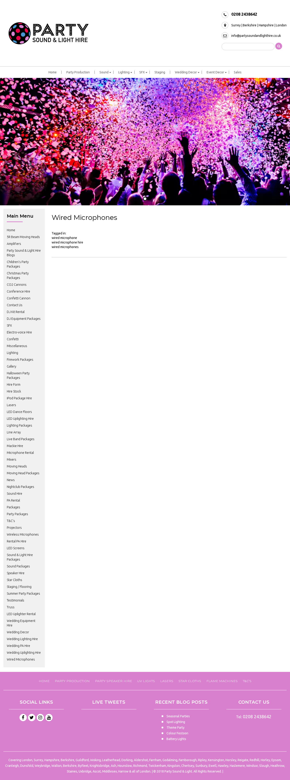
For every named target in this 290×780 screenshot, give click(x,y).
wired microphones (65, 247)
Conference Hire (18, 291)
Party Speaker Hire (113, 681)
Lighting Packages (19, 425)
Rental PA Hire (16, 541)
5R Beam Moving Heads (23, 237)
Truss (10, 607)
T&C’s (11, 521)
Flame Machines (222, 681)
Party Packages (17, 514)
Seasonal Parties (178, 716)
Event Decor (215, 72)
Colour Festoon (177, 733)
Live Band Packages (20, 439)
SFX (142, 72)
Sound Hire (14, 493)
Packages (13, 507)
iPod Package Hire (19, 398)
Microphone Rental (20, 453)
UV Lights (146, 681)
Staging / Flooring (19, 587)
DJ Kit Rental (15, 312)
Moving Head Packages (23, 473)
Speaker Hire (15, 573)
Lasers (11, 405)
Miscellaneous (17, 346)
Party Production (78, 72)
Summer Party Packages (23, 593)
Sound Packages (18, 566)
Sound (104, 72)
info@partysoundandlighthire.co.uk (256, 35)
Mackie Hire (15, 446)
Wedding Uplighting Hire (24, 652)
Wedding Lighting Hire (22, 639)
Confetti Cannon (18, 298)
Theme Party (175, 727)
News (11, 480)
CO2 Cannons (17, 284)
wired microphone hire (67, 242)
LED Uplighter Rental (21, 614)
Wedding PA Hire (18, 646)
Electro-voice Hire (19, 332)
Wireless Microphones (23, 534)
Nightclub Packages (20, 487)
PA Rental (13, 500)
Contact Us (14, 305)
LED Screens (15, 548)
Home (52, 72)
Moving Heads (17, 466)
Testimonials (15, 600)
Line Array (14, 432)
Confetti (13, 339)
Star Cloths (14, 580)
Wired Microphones (21, 659)
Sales (238, 72)
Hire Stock (14, 391)
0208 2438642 (244, 14)
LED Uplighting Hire (20, 418)
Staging (160, 72)
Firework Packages (20, 359)
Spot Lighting (176, 722)
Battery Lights (176, 739)
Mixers (11, 459)
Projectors (14, 527)
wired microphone (64, 238)
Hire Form (13, 384)
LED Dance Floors (19, 412)
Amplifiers (14, 244)
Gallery (11, 366)
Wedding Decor (186, 72)
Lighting (124, 72)
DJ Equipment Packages (24, 318)
